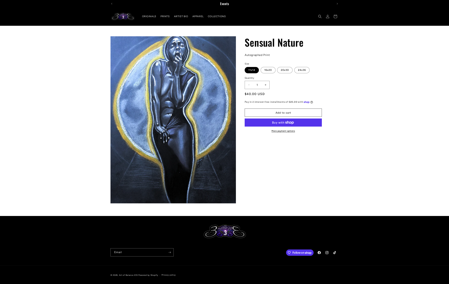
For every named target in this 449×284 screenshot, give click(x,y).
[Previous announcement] (112, 3)
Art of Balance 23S (128, 275)
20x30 (285, 70)
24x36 (302, 70)
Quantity (249, 78)
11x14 (251, 70)
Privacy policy (169, 275)
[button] (320, 16)
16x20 (268, 70)
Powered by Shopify (148, 275)
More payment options (283, 131)
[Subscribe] (169, 252)
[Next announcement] (337, 3)
